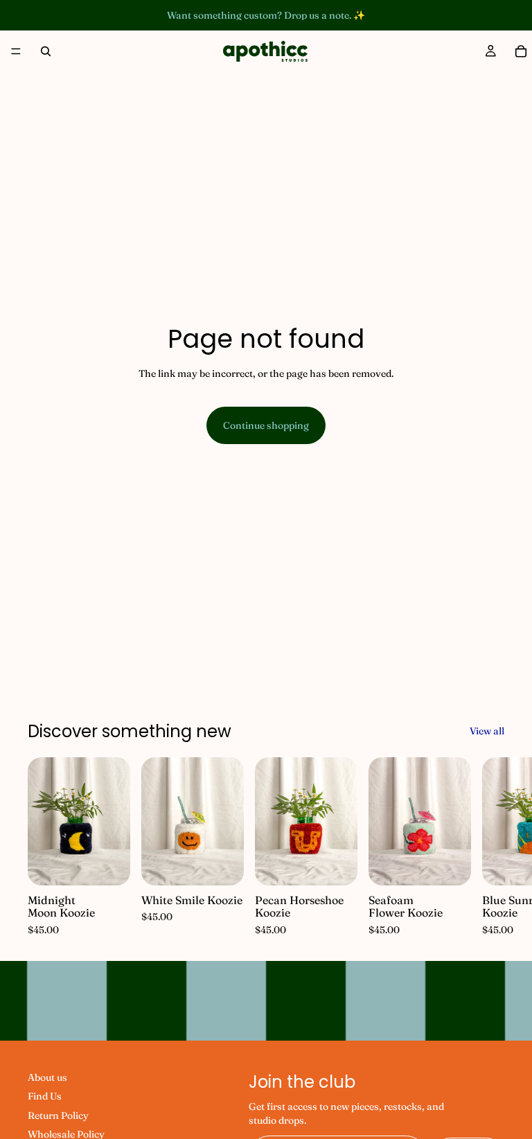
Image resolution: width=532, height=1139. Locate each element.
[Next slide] (489, 847)
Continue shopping (266, 425)
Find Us (45, 1097)
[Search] (45, 51)
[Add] (108, 864)
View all (487, 731)
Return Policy (58, 1115)
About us (47, 1077)
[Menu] (16, 51)
